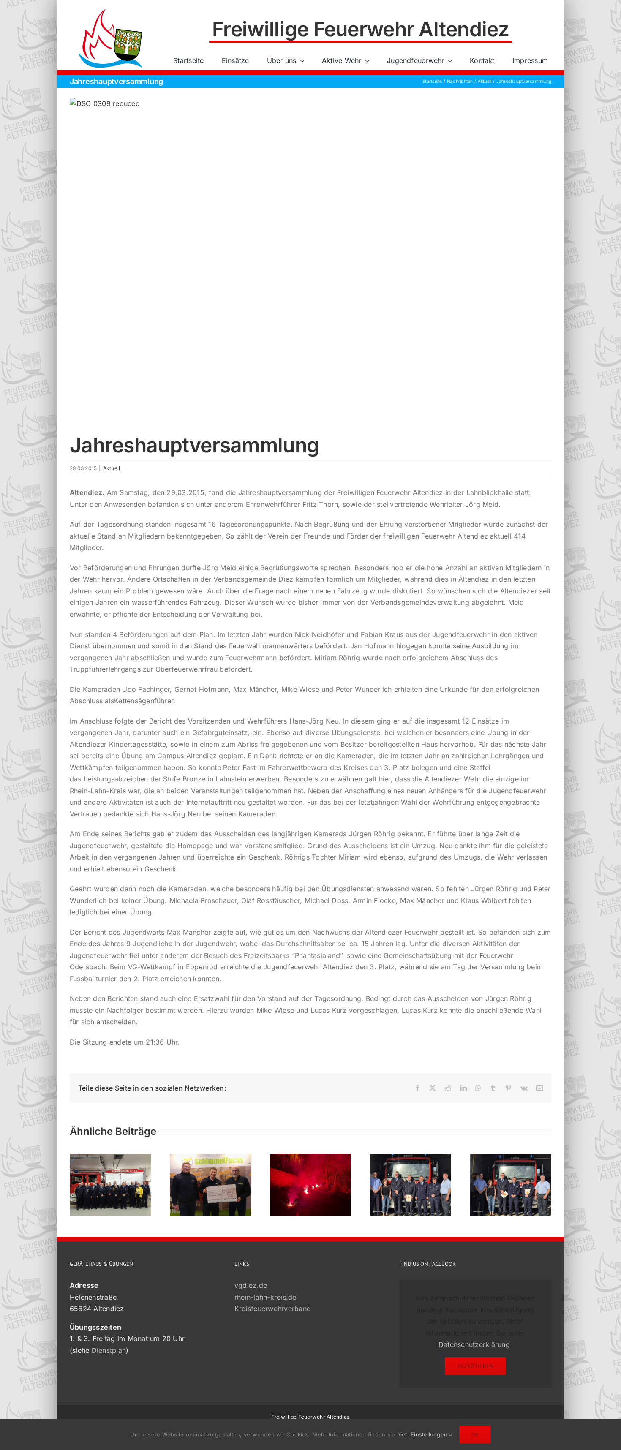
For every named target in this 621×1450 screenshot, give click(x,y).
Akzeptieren (475, 1366)
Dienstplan (109, 1350)
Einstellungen (430, 1434)
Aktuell (111, 468)
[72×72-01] (110, 10)
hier (402, 1434)
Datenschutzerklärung (474, 1344)
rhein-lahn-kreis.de (265, 1297)
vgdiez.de (250, 1285)
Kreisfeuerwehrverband (272, 1308)
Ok (475, 1434)
